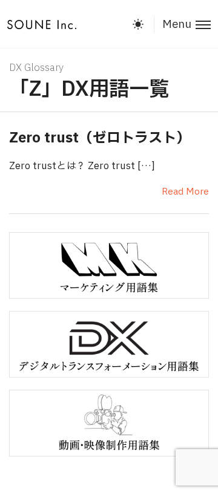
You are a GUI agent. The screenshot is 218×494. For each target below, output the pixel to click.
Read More (185, 192)
